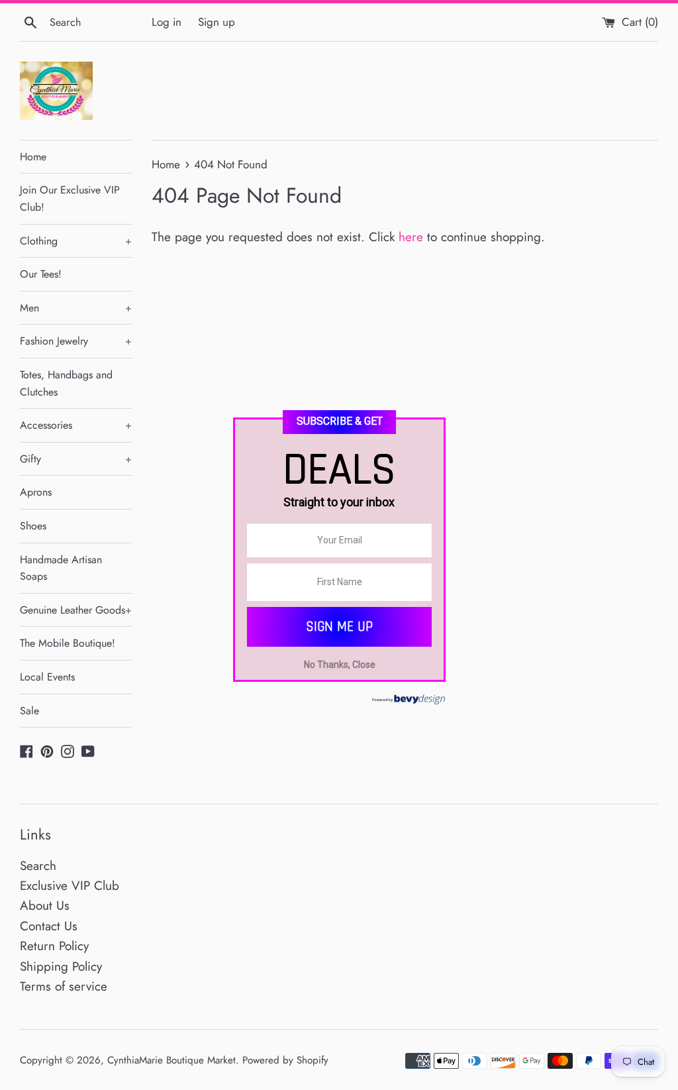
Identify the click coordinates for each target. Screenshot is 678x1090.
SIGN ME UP (339, 626)
